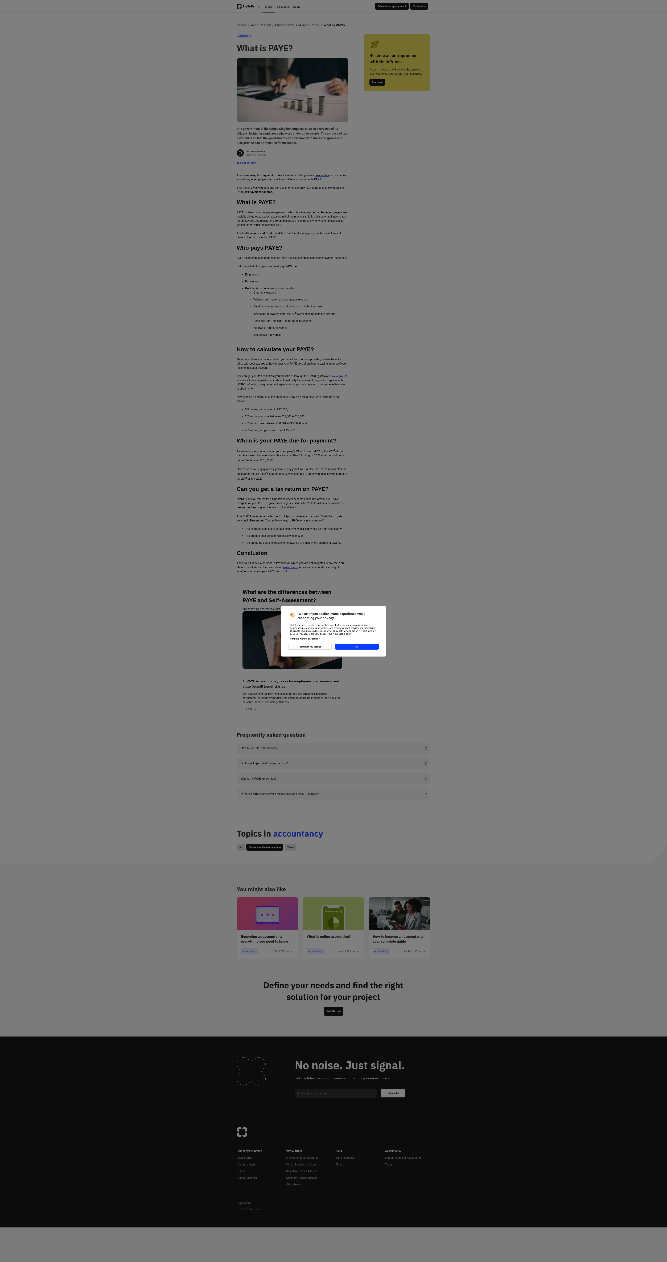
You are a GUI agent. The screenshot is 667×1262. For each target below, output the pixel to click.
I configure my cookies (310, 646)
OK (356, 646)
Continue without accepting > (305, 638)
